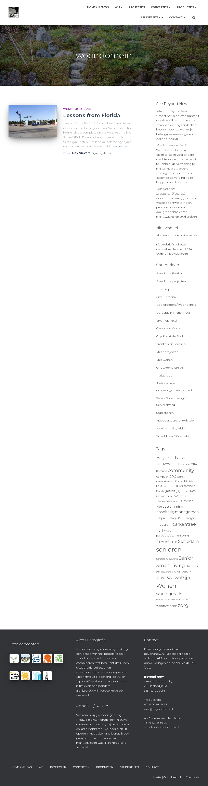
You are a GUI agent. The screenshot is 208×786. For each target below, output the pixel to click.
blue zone (183, 464)
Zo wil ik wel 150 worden (173, 436)
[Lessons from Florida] (33, 121)
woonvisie (181, 599)
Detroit (180, 477)
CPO (173, 476)
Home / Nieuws (98, 7)
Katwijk (172, 518)
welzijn (182, 577)
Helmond (186, 501)
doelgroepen (165, 481)
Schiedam (188, 541)
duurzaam (169, 486)
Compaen (162, 476)
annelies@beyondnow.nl (161, 727)
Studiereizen (151, 17)
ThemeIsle (192, 777)
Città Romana (166, 297)
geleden (102, 153)
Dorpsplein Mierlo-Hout (173, 312)
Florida (160, 491)
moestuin (163, 525)
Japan (162, 518)
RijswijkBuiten (166, 542)
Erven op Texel (166, 320)
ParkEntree (164, 375)
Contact (176, 17)
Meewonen (164, 360)
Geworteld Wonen (169, 328)
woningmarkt (169, 593)
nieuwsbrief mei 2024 (171, 244)
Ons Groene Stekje (169, 367)
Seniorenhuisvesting (167, 559)
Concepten (159, 7)
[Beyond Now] (13, 12)
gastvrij (171, 491)
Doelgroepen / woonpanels (176, 305)
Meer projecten (167, 352)
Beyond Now (171, 457)
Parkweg (163, 530)
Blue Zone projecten (171, 281)
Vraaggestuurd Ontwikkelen (176, 420)
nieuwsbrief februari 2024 (174, 249)
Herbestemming (169, 506)
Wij (117, 7)
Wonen (166, 585)
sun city (160, 571)
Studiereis (192, 566)
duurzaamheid (185, 485)
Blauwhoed (166, 464)
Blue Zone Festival (169, 273)
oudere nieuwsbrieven (172, 253)
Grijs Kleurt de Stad (169, 336)
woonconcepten (165, 599)
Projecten (137, 7)
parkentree (184, 524)
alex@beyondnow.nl (158, 709)
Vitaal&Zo (164, 578)
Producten (185, 7)
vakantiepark (182, 571)
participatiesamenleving (172, 535)
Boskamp (163, 289)
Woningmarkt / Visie (77, 109)
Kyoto (181, 518)
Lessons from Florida (91, 115)
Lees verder (119, 146)
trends (169, 571)
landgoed (190, 518)
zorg (183, 605)
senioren (168, 549)
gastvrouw (187, 491)
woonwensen (166, 606)
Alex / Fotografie (91, 640)
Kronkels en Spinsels (170, 344)
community (181, 470)
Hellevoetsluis (166, 501)
